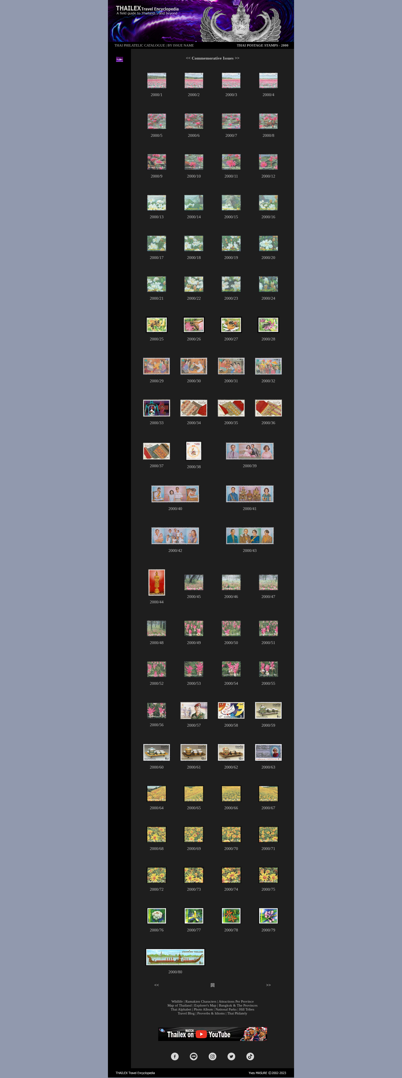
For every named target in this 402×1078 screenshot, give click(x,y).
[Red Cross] (156, 415)
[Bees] (157, 331)
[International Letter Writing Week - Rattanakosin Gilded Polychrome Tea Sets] (268, 718)
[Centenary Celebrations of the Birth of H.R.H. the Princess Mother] (268, 759)
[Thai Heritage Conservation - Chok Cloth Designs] (194, 415)
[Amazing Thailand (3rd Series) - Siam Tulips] (194, 589)
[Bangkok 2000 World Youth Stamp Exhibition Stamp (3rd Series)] (156, 374)
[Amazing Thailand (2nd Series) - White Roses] (157, 210)
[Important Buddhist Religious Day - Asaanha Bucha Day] (156, 595)
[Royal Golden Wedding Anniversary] (250, 458)
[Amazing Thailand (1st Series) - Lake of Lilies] (157, 87)
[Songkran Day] (194, 459)
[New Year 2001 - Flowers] (157, 922)
